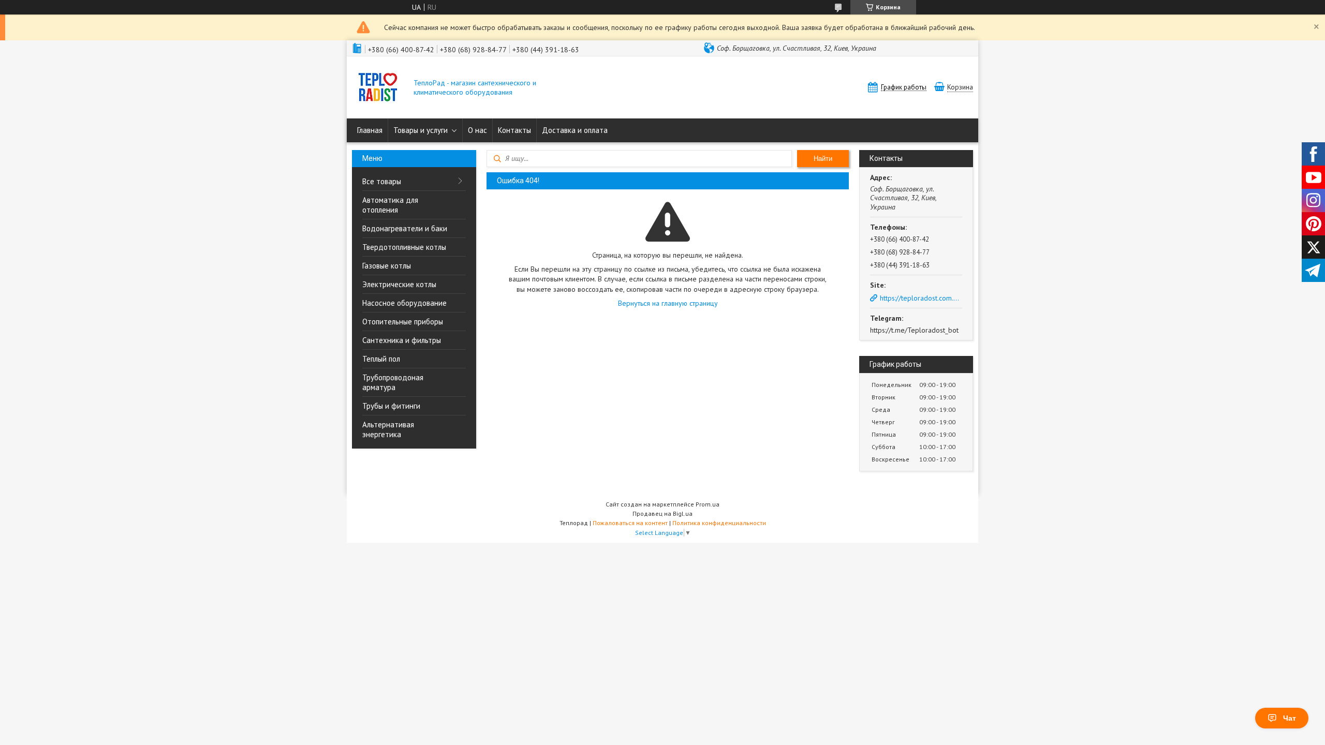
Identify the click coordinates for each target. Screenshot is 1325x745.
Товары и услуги (420, 130)
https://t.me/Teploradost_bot (914, 330)
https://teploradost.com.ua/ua (921, 298)
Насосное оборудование (404, 303)
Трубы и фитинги (391, 406)
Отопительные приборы (402, 321)
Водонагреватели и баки (404, 228)
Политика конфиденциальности (719, 523)
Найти (823, 158)
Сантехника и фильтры (401, 340)
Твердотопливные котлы (404, 247)
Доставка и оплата (575, 130)
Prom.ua (707, 504)
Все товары (381, 181)
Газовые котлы (386, 266)
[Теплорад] (378, 88)
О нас (477, 130)
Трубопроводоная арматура (392, 382)
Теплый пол (381, 359)
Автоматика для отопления (390, 205)
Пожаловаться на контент (630, 523)
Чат (1289, 718)
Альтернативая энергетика (388, 429)
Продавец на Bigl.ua (662, 513)
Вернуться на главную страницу (668, 303)
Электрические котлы (399, 284)
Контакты (514, 130)
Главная (369, 130)
